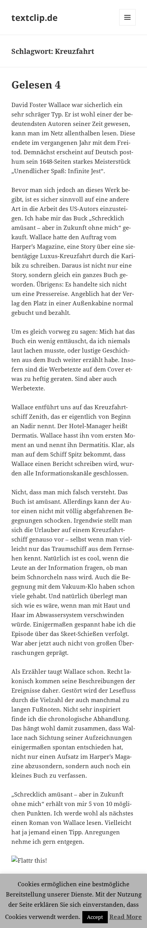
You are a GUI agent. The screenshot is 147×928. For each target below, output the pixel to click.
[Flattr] (73, 860)
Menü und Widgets (128, 25)
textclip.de (34, 17)
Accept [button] (95, 917)
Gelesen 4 (36, 85)
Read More (125, 917)
